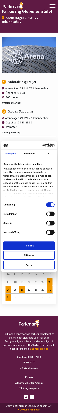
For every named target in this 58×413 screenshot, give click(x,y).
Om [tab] (47, 153)
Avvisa (29, 265)
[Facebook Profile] (26, 397)
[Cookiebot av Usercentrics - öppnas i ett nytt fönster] (42, 145)
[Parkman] (13, 5)
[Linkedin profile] (32, 397)
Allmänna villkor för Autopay (29, 383)
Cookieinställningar (29, 409)
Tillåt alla (29, 245)
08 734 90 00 (29, 362)
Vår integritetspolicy (29, 388)
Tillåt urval (29, 255)
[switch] (50, 214)
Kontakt (29, 377)
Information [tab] (29, 153)
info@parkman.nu (29, 368)
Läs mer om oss (39, 348)
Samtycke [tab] (10, 153)
